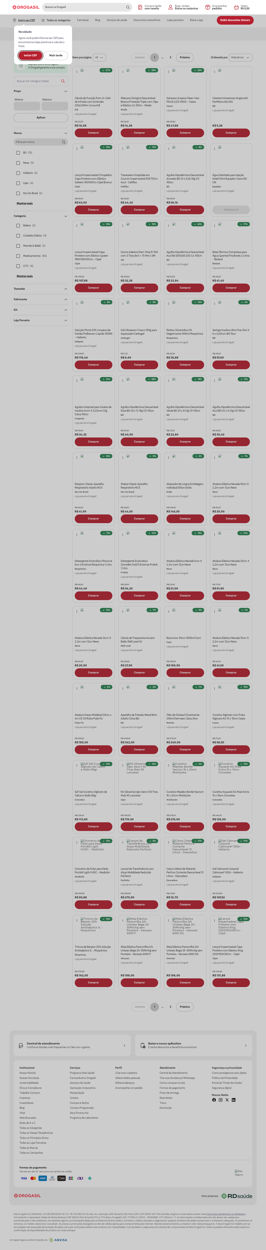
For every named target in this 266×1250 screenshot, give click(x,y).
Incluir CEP (30, 55)
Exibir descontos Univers (235, 20)
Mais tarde (55, 55)
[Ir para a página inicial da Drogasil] (25, 7)
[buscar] (128, 7)
